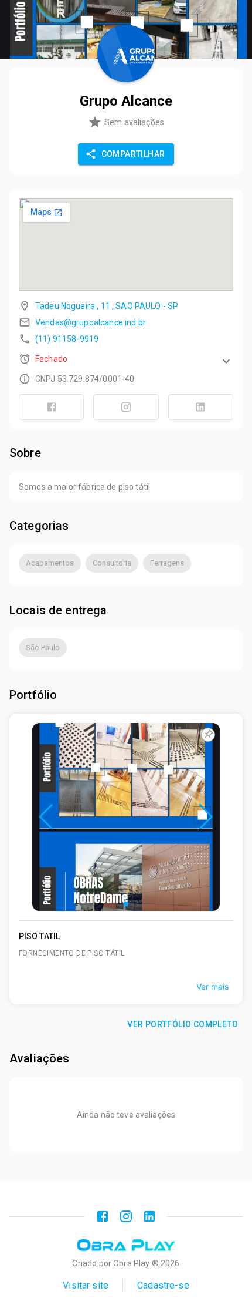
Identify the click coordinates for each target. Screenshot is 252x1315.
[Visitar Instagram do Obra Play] (126, 1216)
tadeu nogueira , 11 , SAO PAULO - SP (106, 306)
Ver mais (212, 986)
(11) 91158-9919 (66, 339)
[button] (126, 358)
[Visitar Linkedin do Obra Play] (149, 1216)
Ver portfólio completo (182, 1024)
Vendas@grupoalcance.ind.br (90, 322)
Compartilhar (133, 154)
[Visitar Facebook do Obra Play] (102, 1216)
